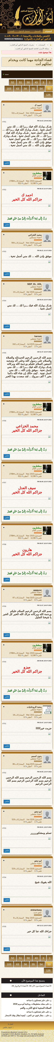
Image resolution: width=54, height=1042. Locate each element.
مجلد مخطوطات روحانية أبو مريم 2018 (29, 1004)
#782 (4, 190)
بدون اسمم (36, 756)
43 (36, 82)
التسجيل (37, 31)
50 (28, 82)
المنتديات (48, 31)
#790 (4, 662)
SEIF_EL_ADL (34, 284)
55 (33, 88)
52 (12, 82)
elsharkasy (36, 910)
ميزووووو (37, 590)
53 (49, 88)
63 (17, 88)
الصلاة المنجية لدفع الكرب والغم (35, 1008)
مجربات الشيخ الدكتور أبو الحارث (22, 45)
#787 (4, 483)
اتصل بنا (10, 1024)
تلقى (40, 115)
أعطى (29, 115)
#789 (4, 606)
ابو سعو (38, 811)
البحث (12, 31)
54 (41, 88)
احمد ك (38, 105)
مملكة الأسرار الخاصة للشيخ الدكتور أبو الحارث (32, 49)
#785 (4, 353)
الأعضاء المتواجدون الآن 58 (40, 986)
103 (9, 88)
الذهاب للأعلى (7, 1027)
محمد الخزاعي (35, 235)
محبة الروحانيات (34, 707)
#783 (4, 251)
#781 (4, 122)
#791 (4, 724)
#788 (4, 544)
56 (25, 88)
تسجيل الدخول (24, 31)
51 (20, 82)
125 (48, 94)
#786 (4, 421)
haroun (38, 336)
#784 (4, 301)
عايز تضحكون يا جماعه (35, 1000)
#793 (4, 828)
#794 (4, 877)
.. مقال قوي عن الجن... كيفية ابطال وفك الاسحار (25, 1015)
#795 (4, 926)
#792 (4, 773)
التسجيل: (38, 113)
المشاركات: (19, 113)
